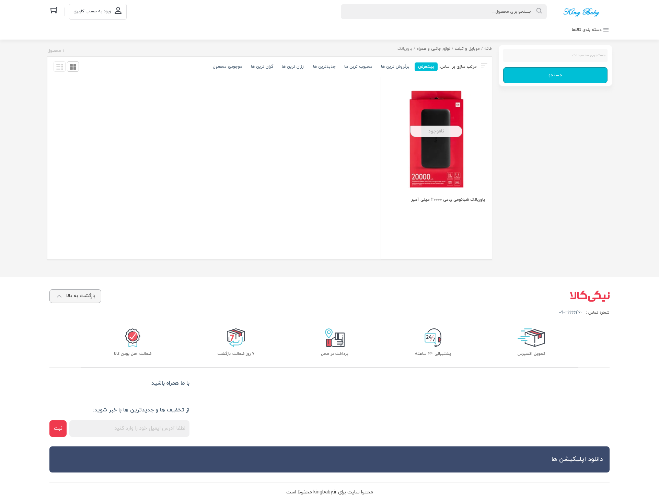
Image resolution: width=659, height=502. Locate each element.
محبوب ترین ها (358, 66)
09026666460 (570, 312)
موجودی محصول (227, 66)
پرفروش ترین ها (395, 66)
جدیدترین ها (324, 66)
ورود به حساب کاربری (92, 11)
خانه (488, 48)
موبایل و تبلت (467, 48)
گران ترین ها (262, 66)
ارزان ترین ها (293, 66)
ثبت (58, 428)
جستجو (555, 75)
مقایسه (469, 232)
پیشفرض (426, 66)
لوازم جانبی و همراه (433, 48)
